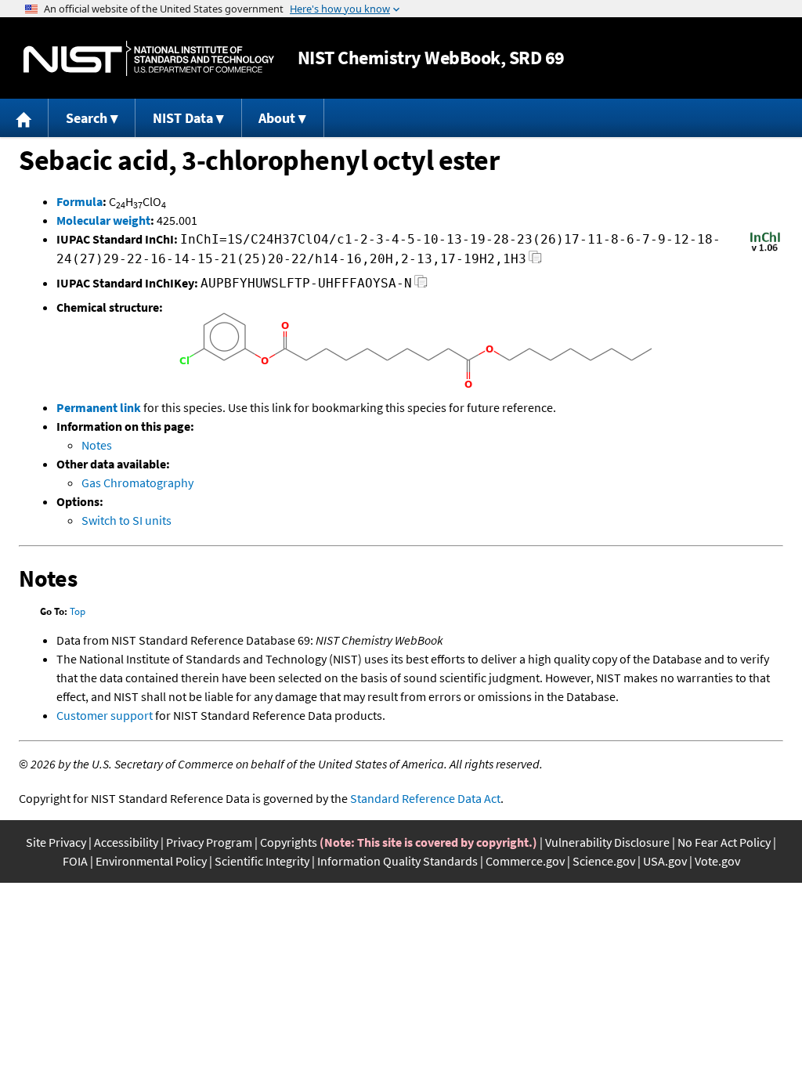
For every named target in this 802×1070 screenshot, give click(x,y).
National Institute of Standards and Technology (148, 58)
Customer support (104, 715)
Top (77, 611)
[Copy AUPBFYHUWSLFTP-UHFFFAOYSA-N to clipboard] (421, 285)
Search (86, 118)
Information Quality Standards (397, 861)
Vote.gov (717, 861)
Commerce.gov (525, 861)
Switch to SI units (126, 520)
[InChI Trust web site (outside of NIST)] (765, 250)
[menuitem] (24, 118)
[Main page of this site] (24, 118)
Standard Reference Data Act (425, 798)
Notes (96, 445)
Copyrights (288, 842)
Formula (79, 201)
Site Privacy (56, 842)
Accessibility (126, 842)
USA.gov (665, 861)
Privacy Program (209, 842)
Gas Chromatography (137, 482)
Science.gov (604, 861)
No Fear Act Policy (724, 842)
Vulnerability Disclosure (607, 842)
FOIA (75, 861)
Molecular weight (103, 220)
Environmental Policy (151, 861)
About (276, 118)
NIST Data (183, 118)
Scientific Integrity (262, 861)
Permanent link (98, 407)
